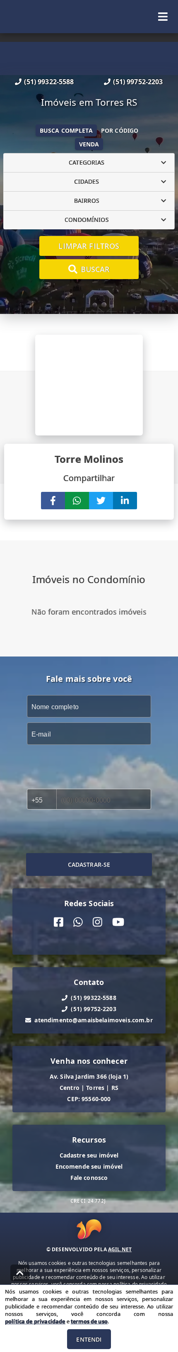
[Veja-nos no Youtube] (118, 922)
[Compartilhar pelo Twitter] (101, 500)
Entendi (88, 1339)
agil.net (120, 1249)
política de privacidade (35, 1321)
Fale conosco (89, 1178)
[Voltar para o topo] (19, 1272)
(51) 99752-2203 (138, 81)
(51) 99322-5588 (49, 81)
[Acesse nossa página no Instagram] (97, 922)
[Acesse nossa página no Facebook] (58, 922)
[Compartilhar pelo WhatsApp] (77, 500)
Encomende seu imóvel (89, 1166)
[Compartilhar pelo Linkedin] (125, 500)
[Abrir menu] (163, 16)
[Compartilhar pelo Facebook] (53, 500)
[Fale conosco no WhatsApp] (78, 922)
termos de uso (89, 1321)
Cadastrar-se (89, 864)
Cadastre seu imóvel (89, 1155)
